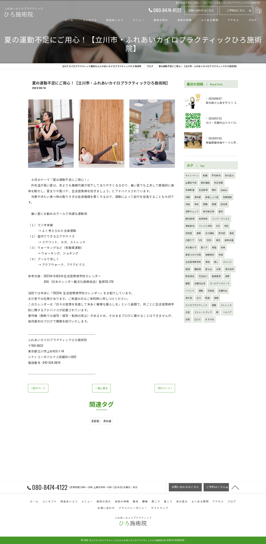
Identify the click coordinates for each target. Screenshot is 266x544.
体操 (221, 254)
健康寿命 (209, 254)
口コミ (197, 319)
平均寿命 (216, 175)
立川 (199, 297)
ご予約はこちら (236, 10)
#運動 (96, 421)
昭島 (207, 297)
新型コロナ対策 (193, 254)
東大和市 (229, 269)
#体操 (107, 421)
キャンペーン (192, 175)
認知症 (188, 233)
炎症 (187, 312)
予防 (226, 225)
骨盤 (214, 247)
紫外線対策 (208, 211)
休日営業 (218, 182)
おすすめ (209, 319)
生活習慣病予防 (193, 261)
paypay (224, 189)
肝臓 (205, 204)
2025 (209, 240)
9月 (217, 225)
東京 (218, 240)
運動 (201, 290)
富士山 (208, 269)
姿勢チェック (192, 211)
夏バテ (204, 247)
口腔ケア (189, 240)
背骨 (223, 247)
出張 (218, 269)
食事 (199, 233)
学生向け (203, 276)
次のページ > (165, 388)
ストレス (227, 261)
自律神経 (203, 218)
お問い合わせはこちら (201, 10)
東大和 (188, 297)
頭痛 (214, 305)
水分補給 (209, 233)
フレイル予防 (205, 225)
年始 (187, 204)
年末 (196, 204)
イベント (189, 290)
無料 (214, 189)
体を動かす (191, 247)
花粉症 (211, 290)
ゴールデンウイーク (220, 283)
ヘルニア (227, 312)
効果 (187, 319)
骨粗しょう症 (211, 197)
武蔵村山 (222, 290)
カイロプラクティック (196, 305)
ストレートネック (203, 312)
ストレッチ (226, 305)
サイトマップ (159, 508)
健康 (216, 297)
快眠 (187, 197)
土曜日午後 (191, 182)
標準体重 (229, 240)
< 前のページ (38, 388)
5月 (200, 240)
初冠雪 (224, 204)
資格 (207, 261)
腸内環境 (189, 218)
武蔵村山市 (199, 283)
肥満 (187, 269)
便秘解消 (189, 225)
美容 (231, 233)
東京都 (197, 197)
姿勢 (227, 276)
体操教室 (189, 189)
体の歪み (229, 175)
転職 (205, 175)
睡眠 (187, 283)
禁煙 (214, 204)
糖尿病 (197, 269)
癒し (216, 261)
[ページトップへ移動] (235, 487)
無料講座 (205, 182)
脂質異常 (216, 276)
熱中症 (221, 233)
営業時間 (227, 197)
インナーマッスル (221, 218)
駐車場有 (189, 276)
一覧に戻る (101, 388)
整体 (221, 211)
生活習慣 (203, 189)
